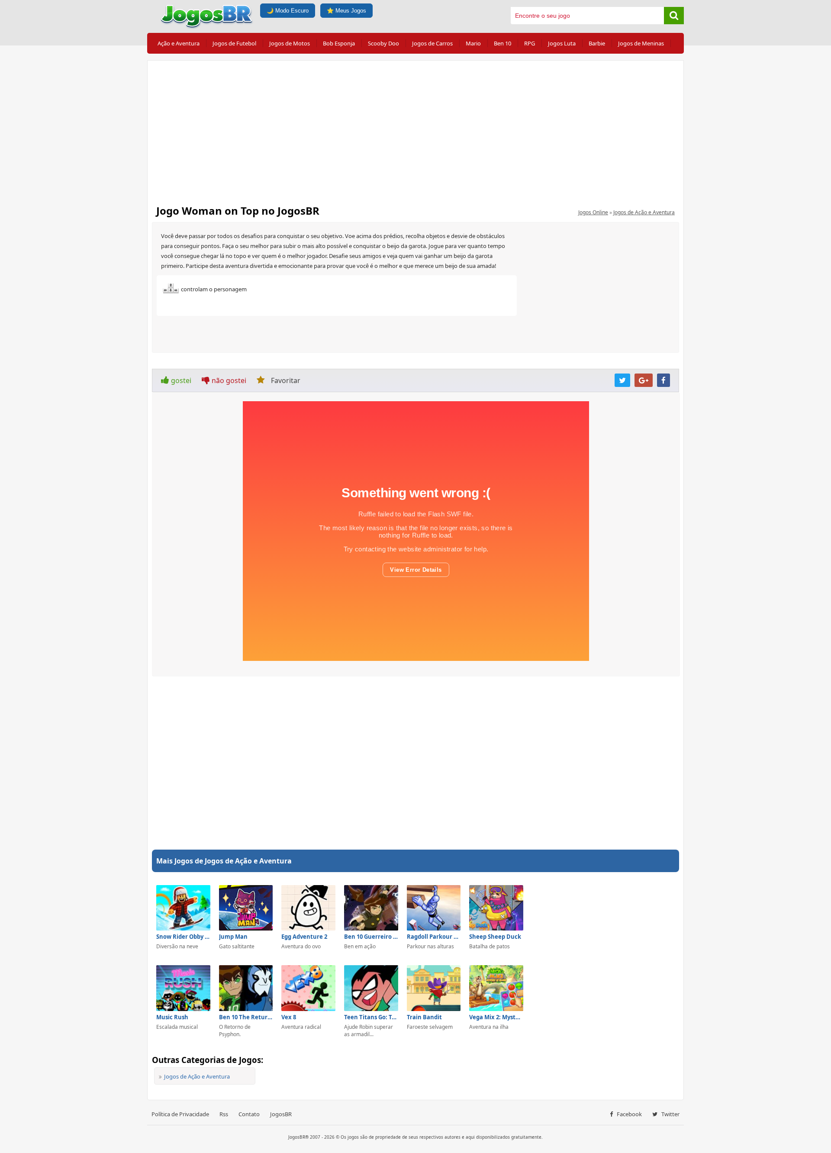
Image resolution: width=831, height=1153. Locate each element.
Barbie (597, 43)
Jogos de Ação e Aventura (644, 212)
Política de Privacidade (180, 1114)
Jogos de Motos (289, 43)
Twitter (670, 1114)
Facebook (628, 1114)
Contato (249, 1114)
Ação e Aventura (179, 43)
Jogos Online (593, 212)
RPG (529, 43)
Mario (473, 43)
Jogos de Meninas (641, 43)
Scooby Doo (383, 43)
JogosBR (281, 1114)
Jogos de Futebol (234, 43)
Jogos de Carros (432, 43)
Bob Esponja (339, 43)
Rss (223, 1114)
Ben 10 (502, 43)
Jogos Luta (562, 43)
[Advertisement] (415, 129)
